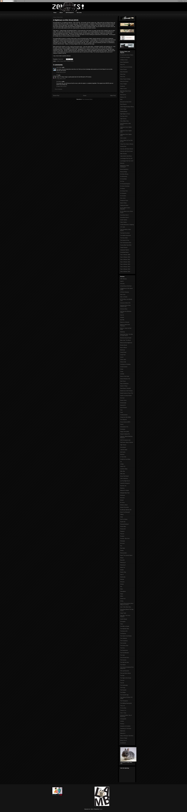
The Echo (122, 648)
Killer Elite (122, 471)
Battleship (122, 331)
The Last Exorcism (124, 670)
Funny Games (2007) (125, 422)
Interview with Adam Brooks (126, 148)
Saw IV (122, 574)
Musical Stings (123, 171)
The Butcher (123, 633)
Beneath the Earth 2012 (125, 101)
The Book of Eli (123, 631)
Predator (122, 536)
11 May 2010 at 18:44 (61, 72)
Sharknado (122, 577)
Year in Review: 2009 (125, 254)
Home (55, 12)
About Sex (122, 76)
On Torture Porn (124, 190)
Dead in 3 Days (123, 385)
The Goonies (123, 660)
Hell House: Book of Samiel (126, 442)
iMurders (122, 454)
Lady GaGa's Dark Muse (126, 156)
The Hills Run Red (124, 662)
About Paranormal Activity (126, 67)
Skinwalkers (123, 591)
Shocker (122, 579)
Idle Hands (122, 452)
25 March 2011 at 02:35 (61, 86)
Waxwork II (122, 733)
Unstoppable (123, 718)
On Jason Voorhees (124, 186)
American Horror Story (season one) (125, 306)
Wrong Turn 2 (123, 740)
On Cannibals (123, 178)
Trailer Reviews (123, 247)
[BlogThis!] (68, 59)
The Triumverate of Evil (125, 242)
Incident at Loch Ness (125, 459)
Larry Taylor (59, 67)
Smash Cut (122, 598)
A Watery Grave (124, 59)
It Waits (122, 464)
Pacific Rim (122, 521)
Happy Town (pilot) (124, 431)
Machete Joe (123, 485)
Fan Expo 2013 (123, 116)
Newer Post (56, 95)
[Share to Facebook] (71, 59)
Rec (121, 545)
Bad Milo (122, 319)
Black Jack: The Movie (125, 340)
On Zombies (123, 195)
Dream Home (123, 400)
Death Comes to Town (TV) (126, 393)
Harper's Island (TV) (125, 434)
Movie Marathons (124, 169)
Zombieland (123, 742)
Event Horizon (123, 407)
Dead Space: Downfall (125, 388)
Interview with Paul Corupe (126, 151)
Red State (122, 548)
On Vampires (123, 193)
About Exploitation (124, 62)
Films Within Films (124, 121)
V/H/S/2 (122, 721)
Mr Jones (122, 502)
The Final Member (124, 652)
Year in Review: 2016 (125, 271)
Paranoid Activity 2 (124, 524)
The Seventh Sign (124, 694)
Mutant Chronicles (124, 507)
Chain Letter (123, 359)
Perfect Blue (123, 526)
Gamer (122, 424)
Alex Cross (122, 294)
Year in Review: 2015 (125, 269)
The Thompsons (124, 700)
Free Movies (59, 81)
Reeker (122, 550)
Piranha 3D (122, 528)
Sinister (122, 584)
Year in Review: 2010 (125, 257)
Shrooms (122, 581)
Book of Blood (123, 347)
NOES (64, 61)
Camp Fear (123, 354)
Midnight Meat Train (125, 492)
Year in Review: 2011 (125, 259)
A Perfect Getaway (124, 292)
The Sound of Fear (124, 240)
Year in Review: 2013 (125, 264)
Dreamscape (123, 402)
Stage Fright (123, 613)
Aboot (61, 12)
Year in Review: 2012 (125, 261)
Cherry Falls (123, 361)
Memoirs (122, 163)
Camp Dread (123, 352)
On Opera (122, 188)
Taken (121, 623)
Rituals (121, 557)
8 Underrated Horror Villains (126, 55)
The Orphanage (124, 685)
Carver (121, 357)
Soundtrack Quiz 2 (124, 217)
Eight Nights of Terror (125, 113)
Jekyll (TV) (122, 466)
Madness (122, 488)
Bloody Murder (123, 345)
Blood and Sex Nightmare (126, 342)
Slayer (121, 593)
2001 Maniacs (123, 278)
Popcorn (122, 533)
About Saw (122, 74)
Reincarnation (123, 552)
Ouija (121, 516)
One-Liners (122, 198)
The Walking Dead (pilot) (126, 703)
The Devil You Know (125, 233)
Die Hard (122, 397)
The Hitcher (123, 664)
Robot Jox (122, 567)
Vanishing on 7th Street (125, 728)
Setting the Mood (124, 205)
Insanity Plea (123, 146)
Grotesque (122, 429)
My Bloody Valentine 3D (125, 509)
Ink (121, 461)
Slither (121, 596)
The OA (122, 682)
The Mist (122, 675)
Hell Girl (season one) (125, 440)
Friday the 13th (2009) (125, 417)
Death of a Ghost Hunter (126, 395)
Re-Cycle (122, 543)
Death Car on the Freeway (126, 390)
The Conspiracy (124, 640)
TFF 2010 (122, 227)
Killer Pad (122, 473)
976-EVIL (122, 283)
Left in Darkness (124, 478)
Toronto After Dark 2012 (125, 245)
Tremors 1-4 (123, 710)
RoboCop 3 (123, 562)
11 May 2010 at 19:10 (61, 78)
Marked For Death (124, 490)
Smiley (121, 601)
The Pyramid (123, 690)
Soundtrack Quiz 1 (124, 215)
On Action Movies (124, 174)
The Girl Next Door (124, 657)
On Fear (122, 181)
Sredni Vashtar (123, 219)
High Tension (123, 444)
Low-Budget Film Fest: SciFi (126, 160)
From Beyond (123, 419)
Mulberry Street (123, 504)
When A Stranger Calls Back (126, 735)
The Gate (122, 655)
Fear (121, 410)
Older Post (113, 95)
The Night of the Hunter (125, 678)
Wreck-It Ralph (123, 738)
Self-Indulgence (70, 12)
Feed (121, 412)
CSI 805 (122, 373)
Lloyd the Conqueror (125, 483)
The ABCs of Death (124, 626)
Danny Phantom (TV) (125, 378)
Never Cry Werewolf (125, 512)
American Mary (123, 308)
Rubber (122, 569)
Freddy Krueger (59, 61)
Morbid (122, 500)
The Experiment (124, 650)
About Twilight (123, 83)
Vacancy (122, 723)
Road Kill (122, 560)
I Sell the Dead (123, 449)
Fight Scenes (123, 118)
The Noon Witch (124, 237)
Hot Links (79, 12)
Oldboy (122, 514)
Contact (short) (123, 366)
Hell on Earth (123, 138)
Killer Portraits (123, 153)
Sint (121, 586)
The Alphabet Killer (124, 628)
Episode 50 (122, 405)
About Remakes (124, 71)
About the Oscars (124, 81)
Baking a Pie (123, 97)
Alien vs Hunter (123, 296)
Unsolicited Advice (124, 252)
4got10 (122, 281)
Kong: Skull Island (124, 476)
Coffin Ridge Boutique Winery (127, 106)
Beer (121, 99)
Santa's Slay (123, 572)
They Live (122, 705)
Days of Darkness (124, 383)
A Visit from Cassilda (125, 57)
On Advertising (123, 176)
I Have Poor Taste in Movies (126, 144)
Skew (121, 589)
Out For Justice (123, 519)
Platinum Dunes (70, 61)
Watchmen (122, 730)
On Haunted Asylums (125, 183)
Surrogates (122, 621)
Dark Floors (123, 381)
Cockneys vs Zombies (125, 364)
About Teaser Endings (125, 79)
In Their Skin (123, 456)
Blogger (100, 809)
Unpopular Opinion (124, 249)
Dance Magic (123, 109)
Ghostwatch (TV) (124, 426)
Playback (122, 531)
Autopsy (122, 317)
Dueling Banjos (123, 111)
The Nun (122, 680)
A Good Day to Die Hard (125, 286)
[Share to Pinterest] (72, 59)
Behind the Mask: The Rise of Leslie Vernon (126, 335)
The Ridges (123, 692)
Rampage (122, 540)
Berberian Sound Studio (125, 337)
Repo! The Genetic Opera (126, 555)
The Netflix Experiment (125, 235)
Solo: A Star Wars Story (125, 607)
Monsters (122, 497)
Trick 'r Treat (123, 712)
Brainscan (122, 349)
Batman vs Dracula (124, 322)
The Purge (122, 687)
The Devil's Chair (124, 645)
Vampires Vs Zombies (125, 726)
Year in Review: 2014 (125, 266)
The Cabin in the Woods (125, 635)
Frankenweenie (123, 414)
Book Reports (123, 104)
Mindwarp (122, 495)
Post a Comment (58, 89)
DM (57, 75)
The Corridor (123, 643)
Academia (122, 86)
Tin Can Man (123, 708)
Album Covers (123, 88)
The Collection (123, 638)
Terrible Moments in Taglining (127, 224)
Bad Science (123, 94)
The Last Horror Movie (125, 673)
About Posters (123, 69)
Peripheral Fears (124, 200)
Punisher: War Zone (125, 538)
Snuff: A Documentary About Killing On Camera (126, 604)
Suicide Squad (123, 619)
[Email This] (66, 59)
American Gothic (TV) (125, 302)
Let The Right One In (125, 480)
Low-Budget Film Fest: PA (126, 158)
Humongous (123, 447)
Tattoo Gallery (123, 222)
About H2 (122, 64)
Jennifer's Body (123, 468)
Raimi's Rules (123, 202)
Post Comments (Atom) (87, 99)
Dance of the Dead (124, 376)
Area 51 (122, 315)
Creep (121, 369)
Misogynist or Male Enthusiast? (124, 166)
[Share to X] (69, 59)
